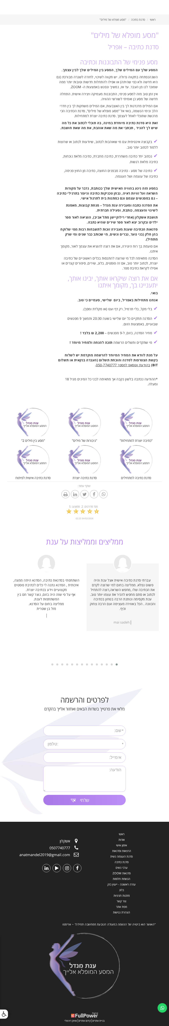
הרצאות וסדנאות (121, 851)
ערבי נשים (122, 868)
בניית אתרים (98, 1020)
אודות (122, 840)
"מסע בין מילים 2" (33, 440)
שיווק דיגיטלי (71, 1020)
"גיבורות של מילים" (84, 440)
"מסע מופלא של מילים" (113, 20)
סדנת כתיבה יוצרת (85, 478)
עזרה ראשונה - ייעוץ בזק (121, 884)
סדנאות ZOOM (122, 873)
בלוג (121, 890)
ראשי (153, 20)
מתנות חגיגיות (122, 895)
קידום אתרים (85, 1020)
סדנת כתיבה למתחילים (136, 478)
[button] (116, 664)
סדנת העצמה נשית (121, 856)
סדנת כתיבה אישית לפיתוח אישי (32, 480)
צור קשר (121, 901)
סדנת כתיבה (138, 20)
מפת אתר (121, 907)
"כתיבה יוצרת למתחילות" (136, 440)
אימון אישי (121, 845)
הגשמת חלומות (121, 879)
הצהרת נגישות (121, 912)
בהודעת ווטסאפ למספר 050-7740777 (123, 365)
